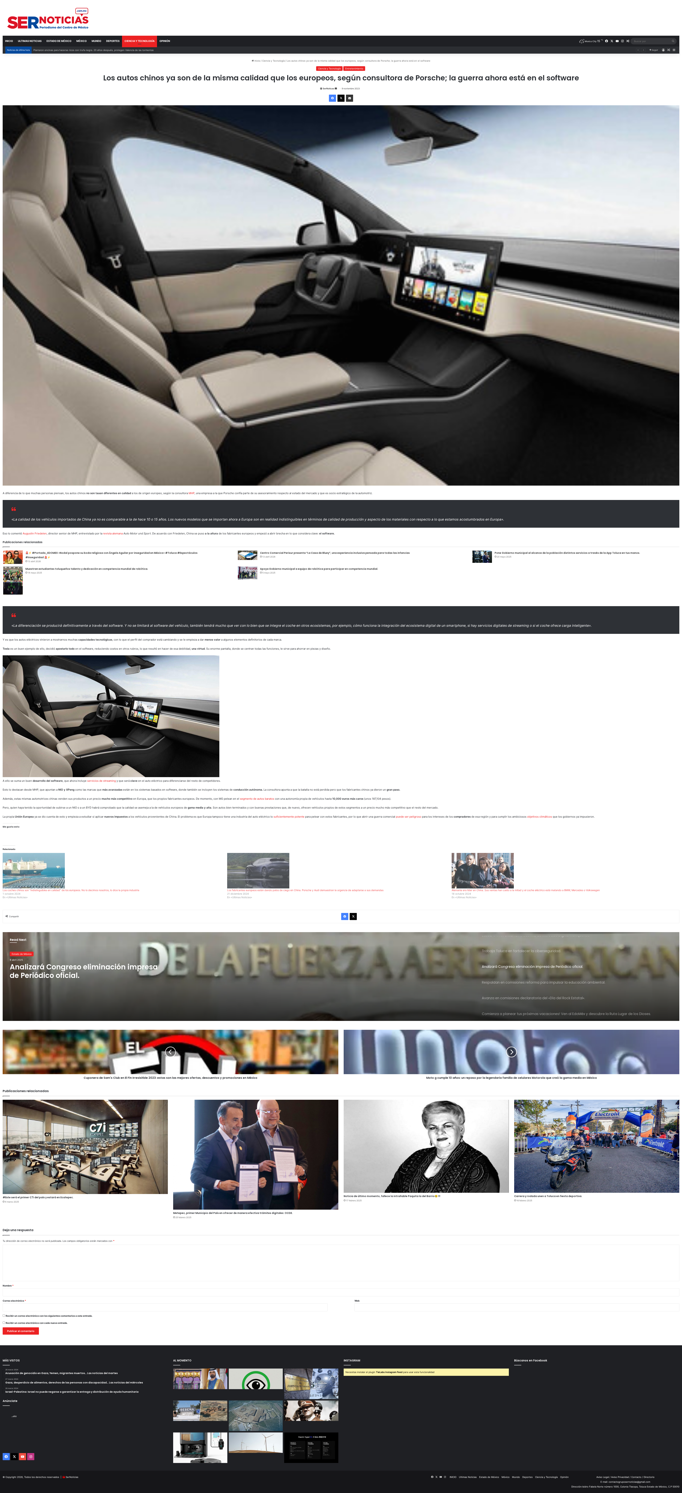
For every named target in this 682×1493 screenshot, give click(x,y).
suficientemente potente (289, 816)
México (81, 40)
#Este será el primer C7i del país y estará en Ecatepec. (38, 1197)
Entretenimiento (354, 68)
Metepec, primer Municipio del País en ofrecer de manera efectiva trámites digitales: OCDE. (233, 1213)
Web (356, 1300)
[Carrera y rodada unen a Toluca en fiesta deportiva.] (596, 1146)
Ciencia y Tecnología (140, 40)
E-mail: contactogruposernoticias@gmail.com (625, 1481)
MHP (191, 493)
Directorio (649, 1477)
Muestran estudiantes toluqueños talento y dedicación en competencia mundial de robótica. (86, 569)
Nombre (8, 1285)
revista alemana (113, 533)
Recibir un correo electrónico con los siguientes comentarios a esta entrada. (49, 1315)
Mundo (96, 40)
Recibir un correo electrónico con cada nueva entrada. (37, 1322)
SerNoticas (328, 88)
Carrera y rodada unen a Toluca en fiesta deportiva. (548, 1196)
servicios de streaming (101, 780)
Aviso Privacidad (620, 1477)
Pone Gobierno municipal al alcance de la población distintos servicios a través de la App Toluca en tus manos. (567, 553)
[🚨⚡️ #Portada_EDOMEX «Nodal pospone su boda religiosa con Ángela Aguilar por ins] (13, 557)
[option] (341, 976)
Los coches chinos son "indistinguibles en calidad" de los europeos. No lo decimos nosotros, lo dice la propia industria (71, 890)
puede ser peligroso (408, 816)
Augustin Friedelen (35, 533)
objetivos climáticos (539, 816)
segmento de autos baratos (257, 798)
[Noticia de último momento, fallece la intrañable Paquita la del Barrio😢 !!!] (426, 1146)
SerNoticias (72, 1477)
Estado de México (59, 40)
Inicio (257, 60)
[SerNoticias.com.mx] (48, 17)
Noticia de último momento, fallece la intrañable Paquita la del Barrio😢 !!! (392, 1196)
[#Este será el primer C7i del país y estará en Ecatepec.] (85, 1147)
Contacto (636, 1477)
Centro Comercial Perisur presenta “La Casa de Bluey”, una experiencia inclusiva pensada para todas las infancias (335, 553)
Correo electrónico (14, 1300)
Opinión (164, 40)
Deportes (113, 40)
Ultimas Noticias (30, 40)
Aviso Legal (602, 1477)
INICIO (9, 40)
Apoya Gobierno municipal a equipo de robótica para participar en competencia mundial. (319, 569)
